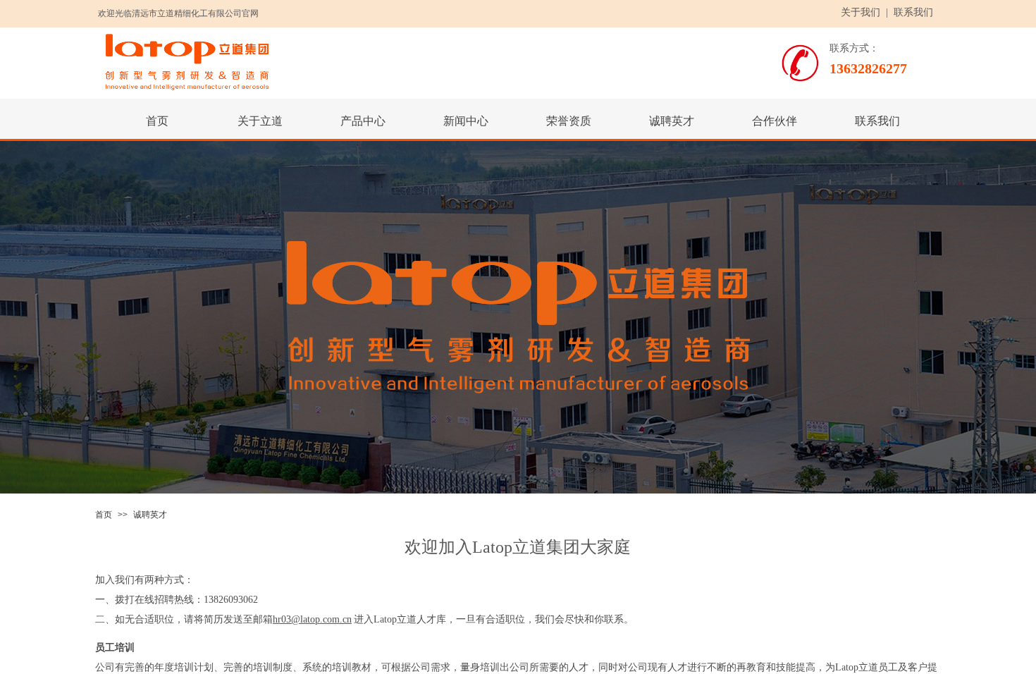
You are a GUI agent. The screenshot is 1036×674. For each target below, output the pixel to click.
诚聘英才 (150, 515)
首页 (103, 515)
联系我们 (913, 12)
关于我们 (860, 12)
